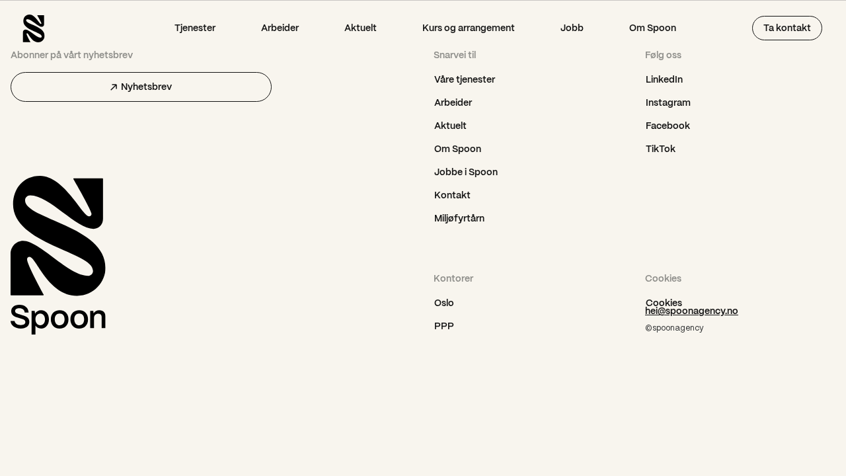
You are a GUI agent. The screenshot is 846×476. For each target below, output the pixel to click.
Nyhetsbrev (146, 87)
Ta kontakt (787, 28)
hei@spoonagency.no (691, 311)
